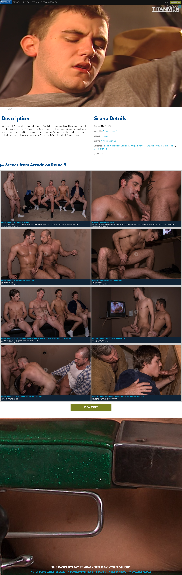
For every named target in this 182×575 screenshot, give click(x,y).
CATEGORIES (52, 2)
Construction (115, 146)
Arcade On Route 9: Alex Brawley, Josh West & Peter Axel (21, 396)
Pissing (172, 146)
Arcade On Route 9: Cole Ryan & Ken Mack (107, 280)
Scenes (96, 149)
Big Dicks (106, 146)
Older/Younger (156, 146)
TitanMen (103, 149)
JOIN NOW (175, 2)
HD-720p (139, 146)
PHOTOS (44, 2)
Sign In (165, 2)
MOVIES (26, 2)
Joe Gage (104, 136)
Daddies (124, 146)
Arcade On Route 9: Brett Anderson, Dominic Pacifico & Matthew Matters (118, 396)
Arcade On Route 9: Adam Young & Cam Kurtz (108, 338)
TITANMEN (16, 2)
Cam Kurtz (104, 141)
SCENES (35, 2)
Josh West (113, 141)
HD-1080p (131, 146)
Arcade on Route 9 (110, 131)
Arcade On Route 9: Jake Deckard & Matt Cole (17, 280)
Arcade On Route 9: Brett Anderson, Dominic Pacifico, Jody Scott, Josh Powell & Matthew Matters (36, 338)
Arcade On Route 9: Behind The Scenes (15, 223)
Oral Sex (166, 146)
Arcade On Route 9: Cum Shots (103, 223)
